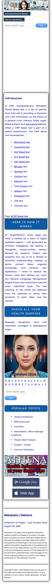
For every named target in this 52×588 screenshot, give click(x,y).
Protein (24, 186)
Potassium (19, 196)
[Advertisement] (26, 62)
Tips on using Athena (13, 19)
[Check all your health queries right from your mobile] (26, 475)
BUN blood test (22, 142)
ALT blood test (21, 156)
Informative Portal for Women (16, 14)
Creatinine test (22, 147)
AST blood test (21, 161)
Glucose (18, 171)
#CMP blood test (19, 216)
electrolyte (31, 124)
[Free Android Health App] (26, 486)
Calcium (18, 176)
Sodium (18, 191)
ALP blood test (22, 152)
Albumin (18, 181)
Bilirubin (18, 166)
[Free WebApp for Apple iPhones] (26, 497)
